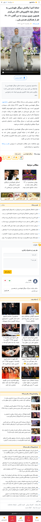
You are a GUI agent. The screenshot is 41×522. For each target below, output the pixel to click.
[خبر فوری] (1, 159)
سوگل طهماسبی (27, 154)
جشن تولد (18, 154)
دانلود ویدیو (19, 78)
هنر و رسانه (36, 24)
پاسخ (6, 290)
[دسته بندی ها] (39, 2)
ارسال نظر (7, 272)
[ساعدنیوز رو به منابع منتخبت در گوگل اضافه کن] (21, 157)
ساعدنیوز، (5, 102)
